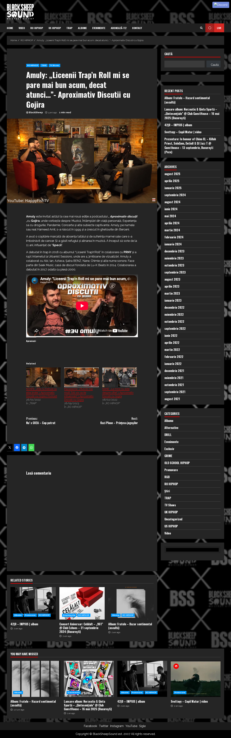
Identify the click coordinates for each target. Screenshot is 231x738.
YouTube (131, 726)
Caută (168, 54)
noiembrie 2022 (174, 314)
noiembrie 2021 (173, 378)
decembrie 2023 (174, 251)
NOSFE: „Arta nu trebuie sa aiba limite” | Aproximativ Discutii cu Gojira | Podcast (41, 392)
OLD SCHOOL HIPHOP (177, 463)
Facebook (90, 726)
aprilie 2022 (171, 342)
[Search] (201, 28)
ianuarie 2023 (173, 300)
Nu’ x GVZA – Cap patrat (40, 420)
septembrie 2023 (175, 272)
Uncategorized (173, 519)
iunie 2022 (170, 335)
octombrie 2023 (174, 265)
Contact (137, 28)
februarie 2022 (173, 356)
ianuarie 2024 (173, 244)
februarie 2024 (174, 237)
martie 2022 (172, 349)
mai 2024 (170, 216)
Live (219, 28)
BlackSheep (36, 112)
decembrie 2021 (174, 371)
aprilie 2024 (172, 223)
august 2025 (172, 174)
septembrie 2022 (175, 328)
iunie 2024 (171, 209)
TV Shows (54, 65)
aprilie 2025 (171, 181)
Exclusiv (169, 449)
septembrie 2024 (175, 195)
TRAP (69, 28)
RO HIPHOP (36, 28)
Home (10, 28)
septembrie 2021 (174, 392)
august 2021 (172, 399)
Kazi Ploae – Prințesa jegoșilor (119, 420)
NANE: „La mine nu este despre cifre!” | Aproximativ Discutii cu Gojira (118, 392)
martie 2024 (172, 230)
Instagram (117, 726)
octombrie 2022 (174, 321)
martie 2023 (172, 293)
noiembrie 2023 (174, 258)
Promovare (30, 615)
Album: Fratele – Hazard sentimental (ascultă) (35, 679)
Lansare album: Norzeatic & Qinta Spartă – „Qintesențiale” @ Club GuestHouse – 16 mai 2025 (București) (191, 113)
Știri (167, 491)
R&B (167, 477)
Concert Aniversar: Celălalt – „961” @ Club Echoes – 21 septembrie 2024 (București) (82, 603)
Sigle (142, 726)
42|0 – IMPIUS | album (33, 603)
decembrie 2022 (174, 307)
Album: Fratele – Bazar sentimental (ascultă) (131, 603)
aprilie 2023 (171, 286)
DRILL (168, 435)
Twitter (103, 726)
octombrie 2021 (174, 385)
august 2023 (172, 279)
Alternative (171, 428)
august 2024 (172, 202)
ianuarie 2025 (173, 188)
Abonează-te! (119, 28)
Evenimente (98, 28)
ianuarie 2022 (173, 364)
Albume (82, 28)
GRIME (168, 456)
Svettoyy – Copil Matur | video (182, 132)
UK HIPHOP (171, 512)
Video (22, 28)
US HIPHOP (55, 28)
